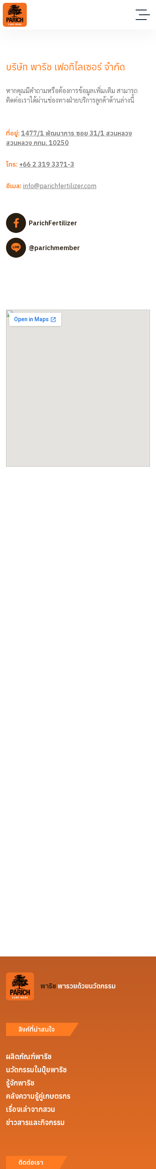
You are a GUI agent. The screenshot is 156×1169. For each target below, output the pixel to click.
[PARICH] (15, 15)
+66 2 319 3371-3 (46, 164)
